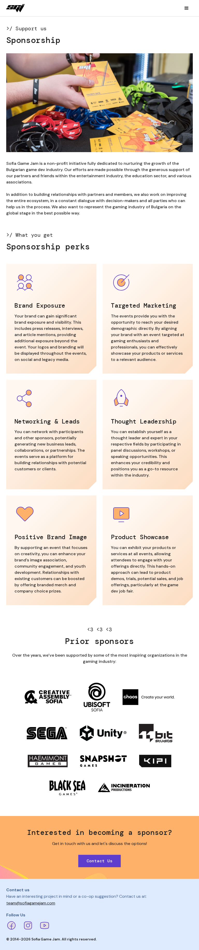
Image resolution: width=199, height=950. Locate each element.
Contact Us (99, 861)
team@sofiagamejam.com (30, 903)
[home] (15, 8)
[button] (186, 8)
